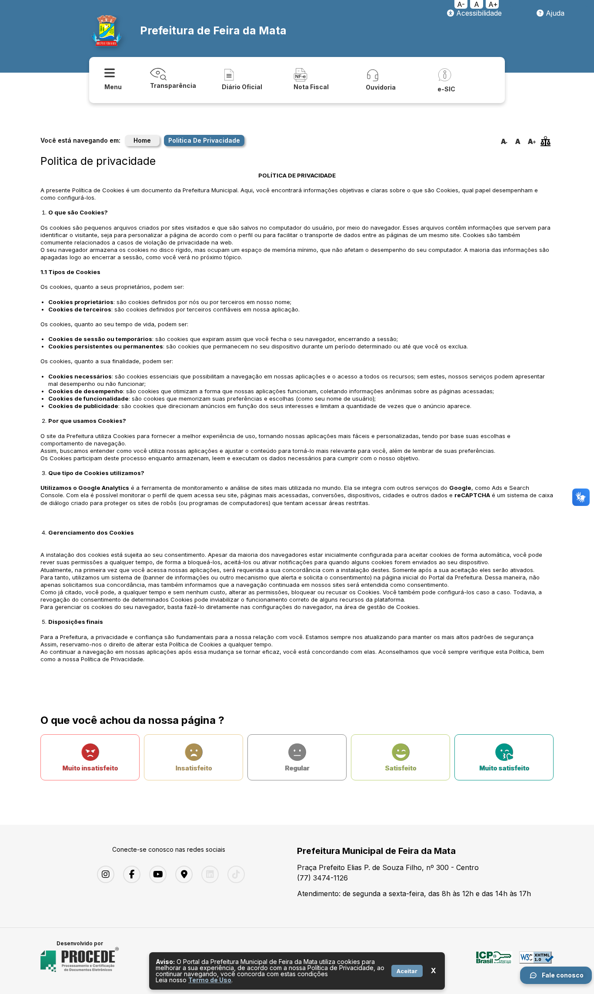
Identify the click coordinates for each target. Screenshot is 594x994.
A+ (493, 4)
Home (142, 140)
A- (461, 4)
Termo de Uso (209, 980)
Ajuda (554, 13)
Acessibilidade (478, 13)
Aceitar (407, 970)
